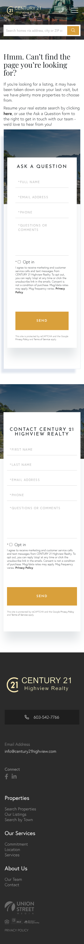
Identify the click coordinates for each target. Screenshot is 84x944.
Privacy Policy (22, 339)
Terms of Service (42, 339)
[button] (73, 30)
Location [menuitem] (12, 849)
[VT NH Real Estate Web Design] (42, 907)
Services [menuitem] (12, 854)
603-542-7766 (45, 717)
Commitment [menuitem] (16, 844)
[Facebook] (6, 776)
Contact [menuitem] (12, 884)
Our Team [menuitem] (13, 879)
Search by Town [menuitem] (19, 819)
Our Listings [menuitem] (15, 814)
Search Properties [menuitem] (20, 809)
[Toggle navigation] (74, 10)
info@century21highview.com (30, 751)
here (8, 113)
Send (42, 321)
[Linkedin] (14, 776)
